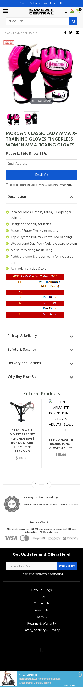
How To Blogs (41, 590)
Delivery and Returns (24, 363)
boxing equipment (25, 33)
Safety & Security (22, 350)
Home (6, 33)
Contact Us (41, 603)
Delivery (41, 617)
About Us (41, 610)
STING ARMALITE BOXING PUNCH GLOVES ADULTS (61, 444)
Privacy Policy (65, 185)
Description (17, 197)
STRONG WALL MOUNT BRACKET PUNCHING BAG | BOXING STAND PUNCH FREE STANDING (22, 441)
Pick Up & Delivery (22, 336)
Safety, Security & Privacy (41, 630)
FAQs (41, 597)
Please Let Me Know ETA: (26, 154)
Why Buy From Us (22, 377)
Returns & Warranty (41, 624)
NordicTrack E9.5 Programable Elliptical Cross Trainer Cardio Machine (40, 680)
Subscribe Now (67, 566)
